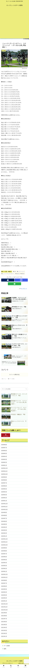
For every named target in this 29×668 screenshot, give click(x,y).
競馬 (11, 271)
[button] (26, 389)
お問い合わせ (21, 663)
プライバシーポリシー (7, 663)
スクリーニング (21, 271)
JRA (15, 271)
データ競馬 (5, 271)
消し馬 (18, 273)
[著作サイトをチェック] (7, 280)
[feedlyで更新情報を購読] (14, 283)
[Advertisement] (14, 23)
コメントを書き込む (14, 374)
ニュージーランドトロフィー (8, 273)
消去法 (23, 273)
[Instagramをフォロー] (21, 280)
